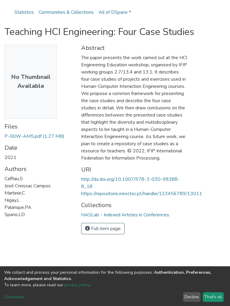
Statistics (24, 12)
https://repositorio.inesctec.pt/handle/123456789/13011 (141, 193)
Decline (191, 297)
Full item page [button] (105, 228)
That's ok (213, 297)
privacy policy (77, 285)
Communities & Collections (66, 12)
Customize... (15, 297)
